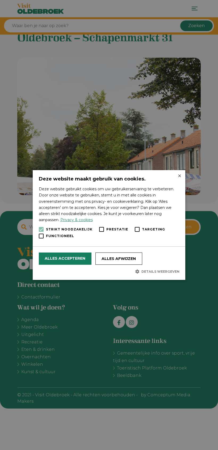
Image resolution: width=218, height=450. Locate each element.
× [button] (179, 176)
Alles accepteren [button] (65, 258)
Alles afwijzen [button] (119, 258)
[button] (109, 271)
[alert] (109, 225)
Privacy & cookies (76, 219)
